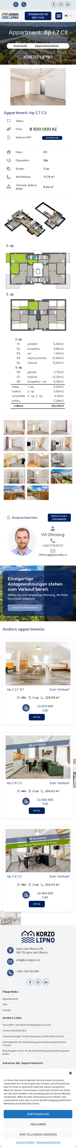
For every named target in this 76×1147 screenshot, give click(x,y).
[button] (70, 1073)
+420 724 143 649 (27, 971)
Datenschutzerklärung (48, 1142)
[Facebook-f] (53, 4)
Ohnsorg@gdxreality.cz (53, 554)
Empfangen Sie (38, 1114)
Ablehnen (38, 1124)
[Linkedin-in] (67, 4)
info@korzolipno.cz (28, 960)
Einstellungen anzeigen (38, 1134)
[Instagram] (60, 4)
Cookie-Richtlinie (25, 1142)
